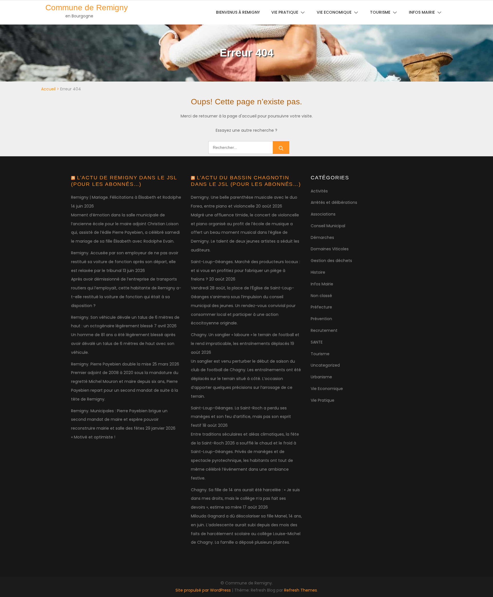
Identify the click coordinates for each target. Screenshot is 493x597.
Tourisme (320, 354)
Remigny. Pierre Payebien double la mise (111, 364)
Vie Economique (327, 388)
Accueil (48, 89)
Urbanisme (321, 377)
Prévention (321, 319)
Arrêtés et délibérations (334, 202)
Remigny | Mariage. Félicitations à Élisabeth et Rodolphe (126, 197)
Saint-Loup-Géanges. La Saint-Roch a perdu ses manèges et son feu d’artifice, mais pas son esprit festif (241, 417)
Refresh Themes (300, 590)
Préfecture (321, 307)
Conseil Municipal (328, 226)
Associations (323, 214)
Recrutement (324, 330)
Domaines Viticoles (330, 249)
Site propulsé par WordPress (203, 590)
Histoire (318, 272)
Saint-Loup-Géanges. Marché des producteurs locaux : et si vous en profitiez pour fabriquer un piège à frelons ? (245, 270)
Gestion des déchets (331, 260)
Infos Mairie (322, 284)
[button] (481, 8)
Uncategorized (325, 365)
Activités (319, 191)
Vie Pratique (322, 400)
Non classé (321, 295)
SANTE (317, 342)
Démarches (322, 237)
